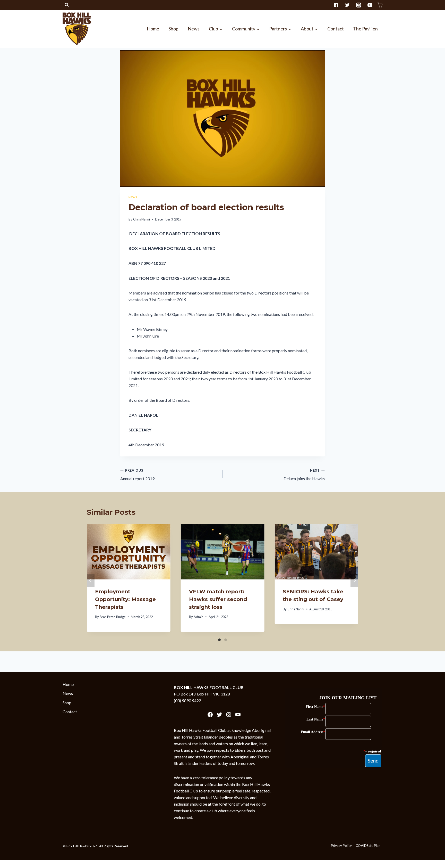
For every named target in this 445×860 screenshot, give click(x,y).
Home (153, 28)
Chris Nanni (141, 219)
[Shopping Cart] (380, 5)
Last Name (314, 719)
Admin (198, 617)
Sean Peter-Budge (113, 617)
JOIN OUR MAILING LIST (347, 697)
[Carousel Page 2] (225, 640)
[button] (221, 29)
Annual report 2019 (137, 474)
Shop (173, 28)
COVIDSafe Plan (368, 845)
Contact (335, 28)
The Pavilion (365, 28)
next (354, 580)
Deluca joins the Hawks (304, 474)
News (194, 28)
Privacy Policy (341, 845)
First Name (314, 707)
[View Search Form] (67, 5)
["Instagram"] (358, 5)
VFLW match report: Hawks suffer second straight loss (218, 599)
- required (373, 751)
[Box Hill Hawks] (77, 28)
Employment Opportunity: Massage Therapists (125, 599)
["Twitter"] (347, 5)
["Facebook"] (336, 5)
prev (91, 580)
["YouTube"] (370, 5)
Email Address (312, 732)
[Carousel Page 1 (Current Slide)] (219, 640)
